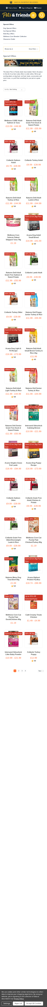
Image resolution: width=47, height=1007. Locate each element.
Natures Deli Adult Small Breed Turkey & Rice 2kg (34, 351)
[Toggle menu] (33, 15)
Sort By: (6, 89)
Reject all (18, 1003)
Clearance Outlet (9, 39)
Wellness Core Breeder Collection (15, 36)
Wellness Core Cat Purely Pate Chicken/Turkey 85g (33, 540)
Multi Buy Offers (8, 34)
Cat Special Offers (9, 31)
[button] (21, 49)
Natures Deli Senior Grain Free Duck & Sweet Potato (13, 428)
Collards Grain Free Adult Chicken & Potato (34, 500)
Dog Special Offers (9, 28)
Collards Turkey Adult (34, 160)
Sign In (24, 8)
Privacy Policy (19, 999)
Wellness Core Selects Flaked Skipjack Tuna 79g (13, 237)
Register (30, 8)
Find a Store (13, 8)
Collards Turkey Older (13, 312)
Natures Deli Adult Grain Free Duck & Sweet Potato (33, 123)
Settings (6, 1003)
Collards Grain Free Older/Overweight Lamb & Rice (13, 540)
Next (40, 671)
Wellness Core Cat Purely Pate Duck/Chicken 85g (13, 617)
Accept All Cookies (33, 1003)
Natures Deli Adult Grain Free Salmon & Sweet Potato (13, 275)
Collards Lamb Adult (33, 273)
